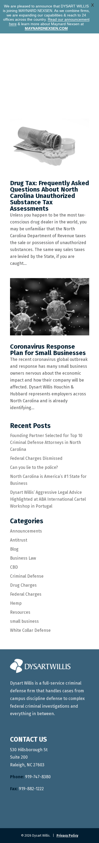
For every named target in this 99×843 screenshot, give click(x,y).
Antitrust (18, 540)
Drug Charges (23, 585)
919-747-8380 (30, 776)
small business (24, 621)
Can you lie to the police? (34, 467)
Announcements (26, 531)
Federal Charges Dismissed (36, 458)
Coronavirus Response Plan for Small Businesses (48, 350)
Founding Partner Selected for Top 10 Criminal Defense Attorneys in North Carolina (46, 442)
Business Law (23, 558)
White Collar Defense (30, 630)
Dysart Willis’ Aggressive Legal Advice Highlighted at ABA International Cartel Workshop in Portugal (48, 499)
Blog (14, 549)
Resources (20, 612)
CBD (14, 567)
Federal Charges (25, 594)
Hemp (16, 603)
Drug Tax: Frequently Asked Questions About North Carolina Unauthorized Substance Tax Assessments (49, 195)
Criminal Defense (27, 576)
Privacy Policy (67, 835)
